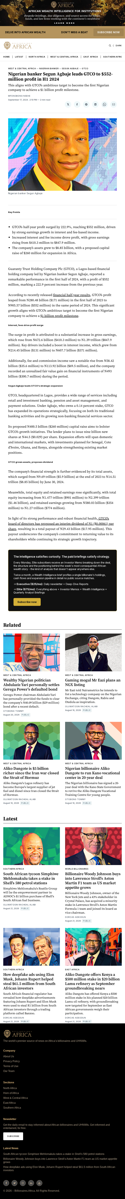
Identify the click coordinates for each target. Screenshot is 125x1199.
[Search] (110, 45)
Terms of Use (10, 1066)
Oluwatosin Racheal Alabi (81, 706)
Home (6, 57)
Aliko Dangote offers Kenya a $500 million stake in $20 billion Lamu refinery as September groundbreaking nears (92, 981)
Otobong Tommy (13, 711)
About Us (8, 1056)
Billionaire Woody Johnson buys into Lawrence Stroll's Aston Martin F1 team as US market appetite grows (93, 880)
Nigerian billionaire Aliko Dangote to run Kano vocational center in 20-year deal (92, 773)
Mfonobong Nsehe (19, 96)
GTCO (85, 68)
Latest (19, 57)
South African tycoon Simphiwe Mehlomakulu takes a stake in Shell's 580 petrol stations (30, 878)
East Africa (90, 57)
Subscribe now (108, 32)
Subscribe (13, 1136)
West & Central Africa (64, 57)
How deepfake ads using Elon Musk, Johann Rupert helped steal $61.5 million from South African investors (29, 981)
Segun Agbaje (70, 68)
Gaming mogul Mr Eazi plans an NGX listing (93, 682)
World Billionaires (77, 869)
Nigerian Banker (49, 68)
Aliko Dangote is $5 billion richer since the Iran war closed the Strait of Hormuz (31, 773)
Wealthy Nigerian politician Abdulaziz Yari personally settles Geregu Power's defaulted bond (31, 684)
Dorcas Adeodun (75, 917)
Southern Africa (113, 57)
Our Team (8, 1071)
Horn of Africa (11, 1093)
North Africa (37, 57)
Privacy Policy (11, 1061)
